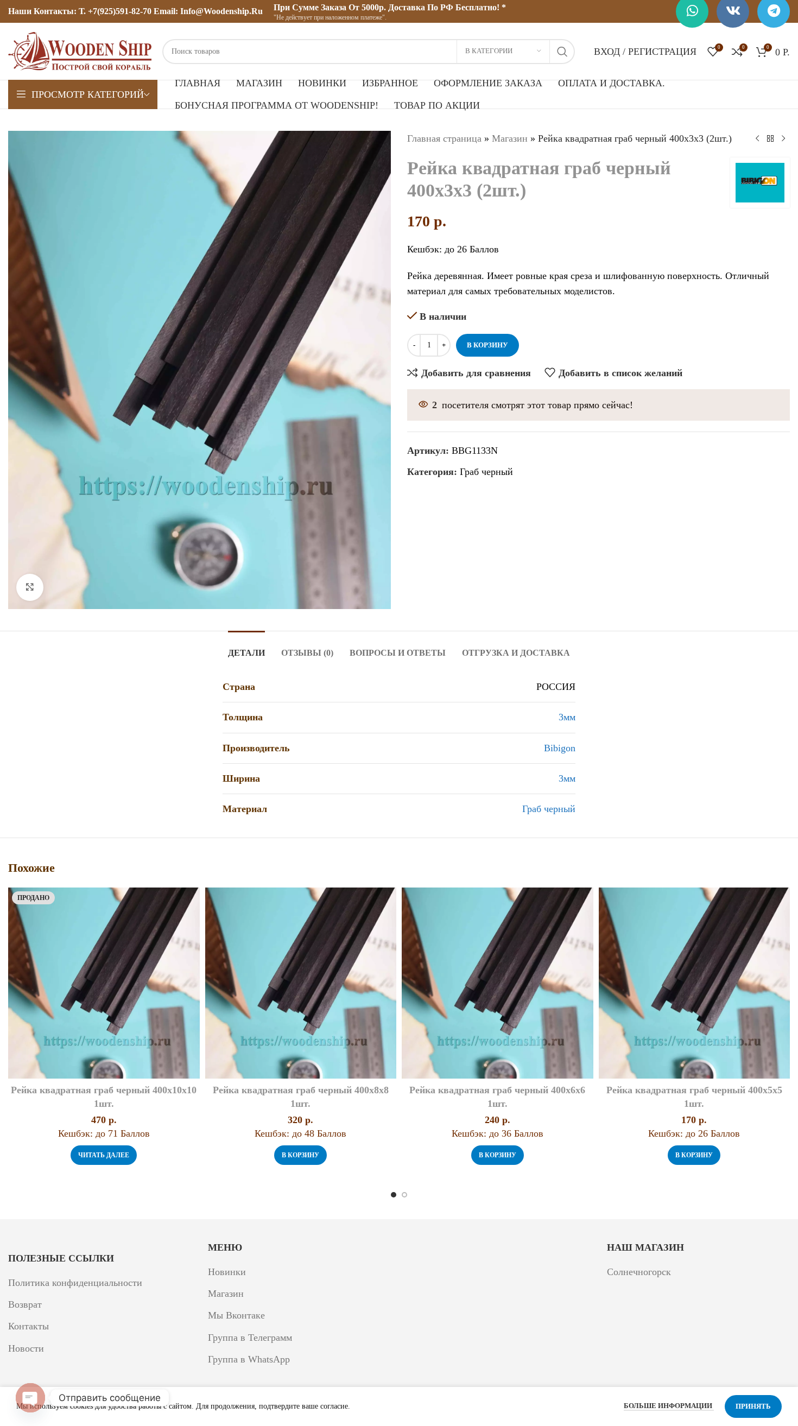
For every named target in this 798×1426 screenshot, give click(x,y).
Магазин (510, 138)
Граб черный (486, 471)
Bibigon (559, 748)
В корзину (487, 345)
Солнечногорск (639, 1271)
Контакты (28, 1326)
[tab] (246, 647)
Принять (753, 1406)
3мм (567, 717)
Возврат (25, 1304)
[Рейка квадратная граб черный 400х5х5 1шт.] (694, 983)
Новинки (227, 1271)
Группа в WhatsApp (249, 1359)
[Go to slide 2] (404, 1194)
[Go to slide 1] (393, 1194)
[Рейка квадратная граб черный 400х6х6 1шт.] (497, 983)
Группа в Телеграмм (250, 1337)
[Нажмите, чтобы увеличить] (29, 587)
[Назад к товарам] (770, 138)
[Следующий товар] (783, 138)
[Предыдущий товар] (757, 138)
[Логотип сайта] (79, 50)
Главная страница (444, 138)
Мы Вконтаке (236, 1315)
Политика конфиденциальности (75, 1282)
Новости (26, 1348)
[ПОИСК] (562, 51)
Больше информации (669, 1406)
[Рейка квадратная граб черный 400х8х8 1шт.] (301, 983)
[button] (300, 1155)
